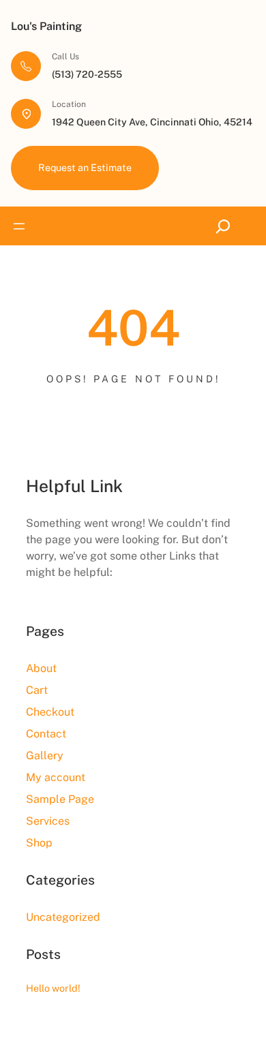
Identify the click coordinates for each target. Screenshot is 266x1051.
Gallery (44, 755)
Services (48, 820)
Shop (39, 842)
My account (55, 777)
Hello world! (53, 988)
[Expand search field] (226, 226)
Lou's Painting (46, 26)
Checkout (50, 711)
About (41, 668)
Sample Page (60, 799)
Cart (37, 690)
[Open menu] (19, 226)
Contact (46, 733)
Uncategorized (63, 917)
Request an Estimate (85, 167)
